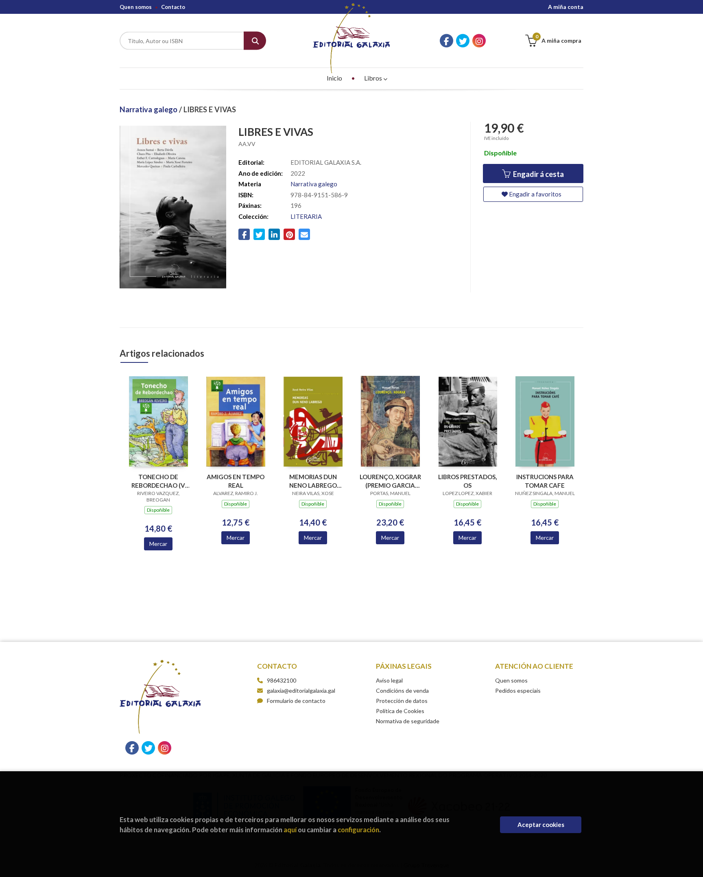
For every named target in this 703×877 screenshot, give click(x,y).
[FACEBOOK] (446, 41)
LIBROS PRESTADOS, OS (467, 481)
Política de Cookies (400, 710)
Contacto (173, 7)
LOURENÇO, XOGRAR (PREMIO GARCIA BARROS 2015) (390, 481)
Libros (373, 78)
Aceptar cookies (540, 824)
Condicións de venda (402, 690)
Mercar (158, 543)
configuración (358, 829)
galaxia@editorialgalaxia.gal (301, 690)
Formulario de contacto (296, 700)
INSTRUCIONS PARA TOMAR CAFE (545, 481)
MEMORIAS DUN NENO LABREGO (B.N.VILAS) (313, 481)
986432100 (281, 680)
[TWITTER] (462, 41)
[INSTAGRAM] (479, 41)
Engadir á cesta (538, 174)
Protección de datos (402, 700)
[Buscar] (255, 41)
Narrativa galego (149, 109)
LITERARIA (306, 216)
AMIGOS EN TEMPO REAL (235, 481)
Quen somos (136, 7)
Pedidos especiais (518, 690)
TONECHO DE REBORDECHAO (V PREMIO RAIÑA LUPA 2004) (158, 481)
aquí (290, 829)
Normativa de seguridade (407, 721)
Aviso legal (389, 680)
